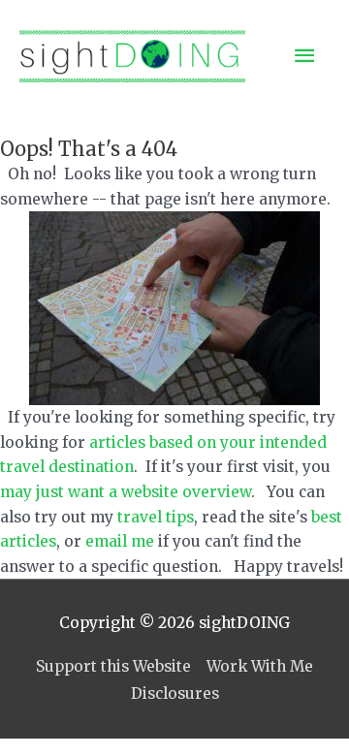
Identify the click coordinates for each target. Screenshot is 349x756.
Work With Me (259, 666)
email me (119, 541)
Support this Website (113, 666)
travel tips (155, 517)
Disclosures (175, 693)
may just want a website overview (125, 492)
